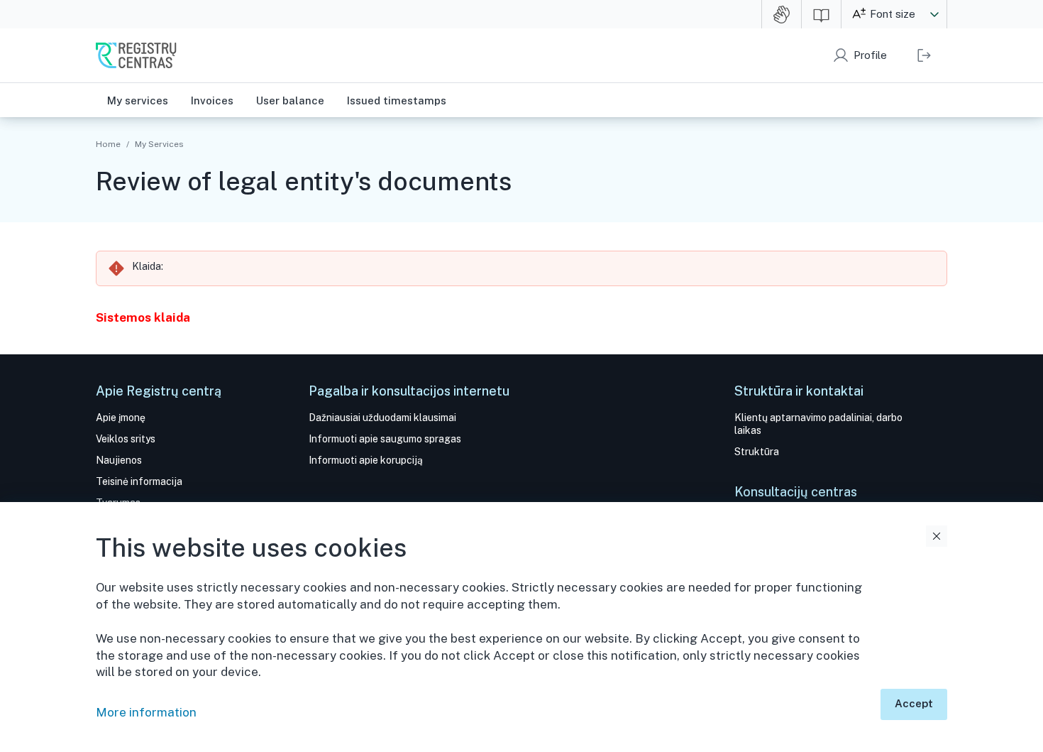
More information (146, 712)
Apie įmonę (120, 417)
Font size (892, 14)
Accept (914, 703)
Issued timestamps (396, 100)
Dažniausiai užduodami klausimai (382, 417)
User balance (290, 100)
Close (936, 536)
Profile (870, 55)
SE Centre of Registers (136, 55)
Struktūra (756, 451)
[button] (934, 14)
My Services (159, 144)
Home (108, 144)
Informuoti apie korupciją (366, 460)
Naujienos (119, 460)
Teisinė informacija (139, 481)
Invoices (212, 100)
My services (137, 100)
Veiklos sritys (125, 439)
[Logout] (924, 55)
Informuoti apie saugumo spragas (385, 439)
